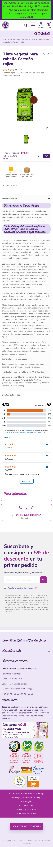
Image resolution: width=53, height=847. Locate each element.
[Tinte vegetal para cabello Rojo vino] (44, 54)
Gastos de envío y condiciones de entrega (26, 793)
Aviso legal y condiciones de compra (26, 797)
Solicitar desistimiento (26, 826)
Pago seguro (26, 801)
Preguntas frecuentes (26, 813)
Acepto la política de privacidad (22, 588)
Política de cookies (26, 805)
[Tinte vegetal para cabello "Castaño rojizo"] (47, 128)
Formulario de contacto (11, 673)
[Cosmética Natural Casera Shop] (6, 25)
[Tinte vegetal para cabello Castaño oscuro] (48, 54)
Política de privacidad (26, 809)
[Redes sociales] (42, 33)
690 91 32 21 (27, 694)
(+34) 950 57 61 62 (10, 694)
